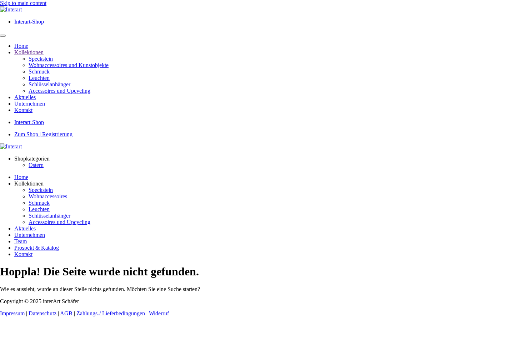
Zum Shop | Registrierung (43, 134)
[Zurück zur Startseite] (11, 9)
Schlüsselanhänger (49, 84)
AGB (66, 313)
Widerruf (159, 313)
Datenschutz (42, 313)
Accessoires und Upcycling (59, 91)
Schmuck (39, 71)
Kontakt (23, 110)
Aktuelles (25, 97)
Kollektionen (29, 52)
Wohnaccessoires (48, 196)
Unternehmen (29, 104)
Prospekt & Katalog (36, 248)
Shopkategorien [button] (32, 159)
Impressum (12, 313)
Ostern (36, 165)
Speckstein (41, 59)
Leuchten (39, 78)
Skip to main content (23, 3)
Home (21, 46)
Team (20, 241)
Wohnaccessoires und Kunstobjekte (69, 65)
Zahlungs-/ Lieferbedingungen (110, 313)
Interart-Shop (29, 22)
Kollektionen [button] (29, 183)
